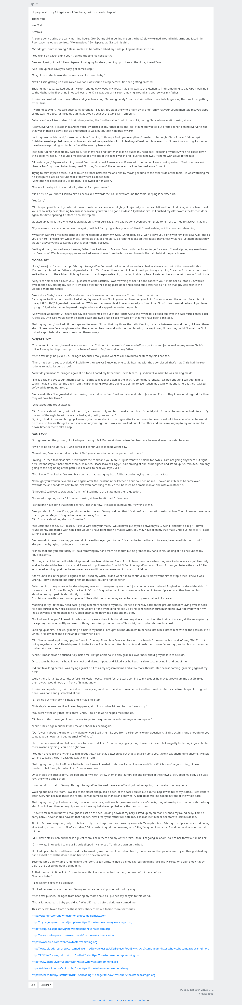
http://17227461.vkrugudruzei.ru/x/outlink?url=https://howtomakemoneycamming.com (86, 955)
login (141, 1000)
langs (119, 1000)
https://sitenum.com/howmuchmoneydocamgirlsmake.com (69, 915)
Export (45, 985)
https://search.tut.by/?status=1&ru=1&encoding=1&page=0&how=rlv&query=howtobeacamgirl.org (94, 975)
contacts (130, 1000)
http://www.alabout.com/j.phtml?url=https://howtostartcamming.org (75, 962)
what (102, 1000)
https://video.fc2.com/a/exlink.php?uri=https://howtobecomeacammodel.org (80, 968)
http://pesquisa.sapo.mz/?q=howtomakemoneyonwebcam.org (71, 929)
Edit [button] (32, 985)
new (93, 1000)
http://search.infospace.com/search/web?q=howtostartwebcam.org (74, 935)
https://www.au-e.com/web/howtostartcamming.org (64, 942)
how (110, 1000)
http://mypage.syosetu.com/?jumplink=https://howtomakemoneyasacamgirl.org (82, 922)
